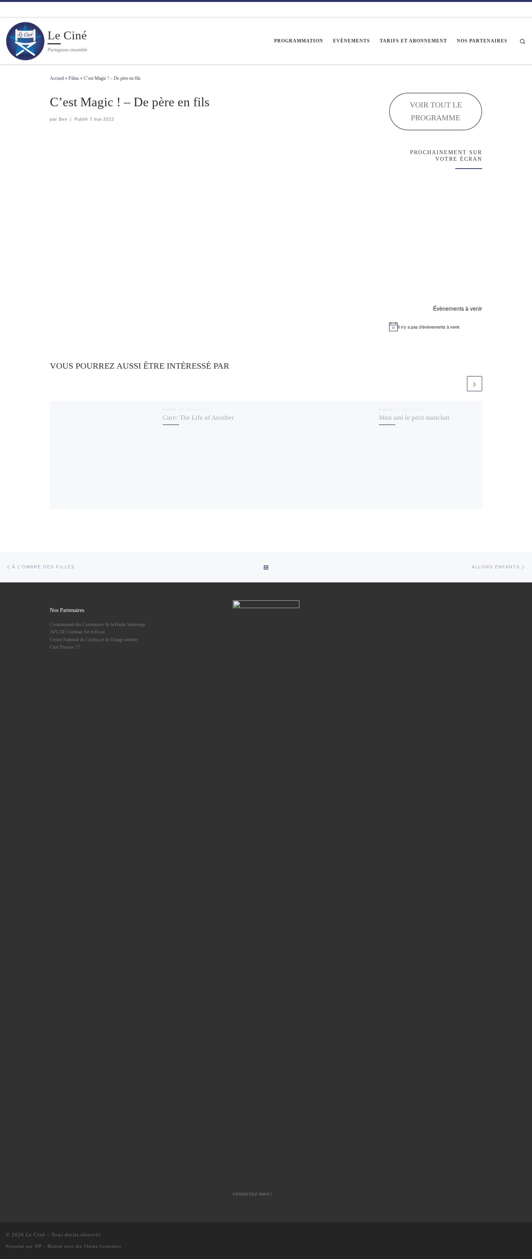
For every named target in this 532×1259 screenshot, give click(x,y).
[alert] (435, 326)
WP (38, 1246)
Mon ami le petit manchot (414, 417)
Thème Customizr (103, 1246)
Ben (63, 119)
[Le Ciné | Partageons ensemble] (25, 40)
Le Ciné (35, 1235)
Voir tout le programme (436, 111)
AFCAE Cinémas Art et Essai (77, 632)
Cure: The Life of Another (198, 417)
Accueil (57, 78)
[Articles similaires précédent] (457, 383)
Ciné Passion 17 (65, 647)
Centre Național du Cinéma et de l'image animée (93, 639)
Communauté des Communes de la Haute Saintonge (97, 624)
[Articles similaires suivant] (474, 383)
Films (74, 78)
